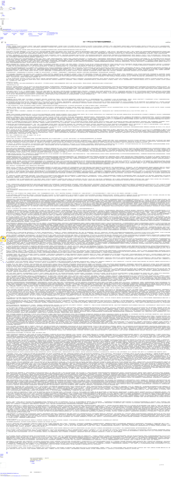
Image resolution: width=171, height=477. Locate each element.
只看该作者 (8, 44)
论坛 (3, 14)
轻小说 (12, 30)
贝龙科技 (8, 30)
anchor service (5, 29)
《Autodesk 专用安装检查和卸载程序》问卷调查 (52, 33)
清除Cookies (17, 473)
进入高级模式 (32, 461)
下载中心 (3, 15)
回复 (2, 37)
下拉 (1, 6)
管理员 (1, 242)
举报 (7, 453)
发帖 (1, 37)
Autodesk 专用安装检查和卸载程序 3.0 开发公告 (52, 32)
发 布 (31, 472)
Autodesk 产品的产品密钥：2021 (50, 34)
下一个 (163, 464)
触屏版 (10, 473)
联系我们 (5, 473)
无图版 (8, 473)
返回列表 (1, 38)
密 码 (1, 9)
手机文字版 (13, 473)
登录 (10, 9)
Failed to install (9, 29)
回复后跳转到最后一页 (37, 472)
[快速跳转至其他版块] (3, 30)
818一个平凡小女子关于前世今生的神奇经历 (20, 30)
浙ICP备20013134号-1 (17, 475)
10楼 (10, 44)
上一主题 (165, 41)
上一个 (160, 464)
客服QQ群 (2, 473)
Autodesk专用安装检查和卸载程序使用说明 (34, 35)
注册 (39, 460)
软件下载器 (48, 31)
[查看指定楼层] (167, 42)
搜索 (1, 28)
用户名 (1, 7)
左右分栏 (3, 1)
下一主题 (166, 41)
